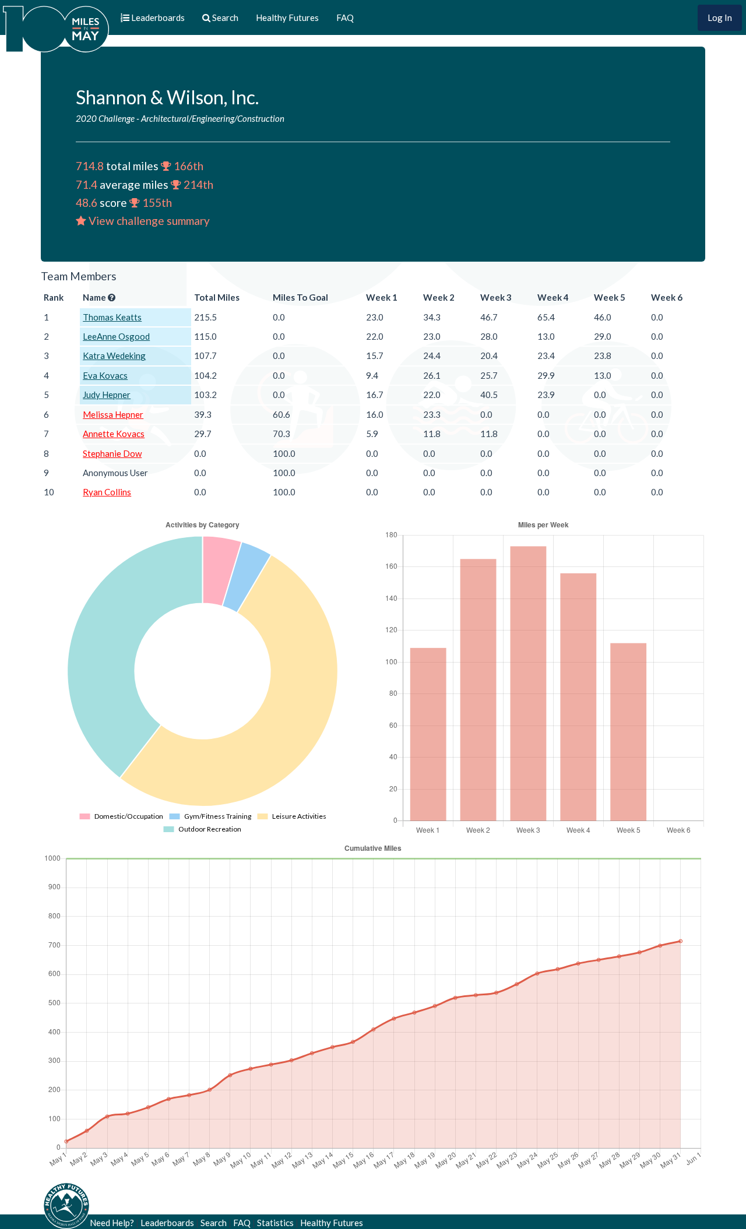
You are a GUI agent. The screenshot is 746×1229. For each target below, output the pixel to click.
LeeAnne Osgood (116, 336)
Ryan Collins (107, 492)
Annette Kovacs (114, 433)
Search (213, 1222)
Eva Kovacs (105, 375)
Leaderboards (167, 1222)
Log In (720, 17)
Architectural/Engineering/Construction (212, 118)
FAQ (345, 17)
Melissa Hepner (113, 414)
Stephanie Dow (112, 453)
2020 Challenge (105, 118)
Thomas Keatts (112, 317)
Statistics (275, 1222)
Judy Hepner (107, 394)
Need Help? (112, 1222)
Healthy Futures (287, 17)
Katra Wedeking (114, 355)
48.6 (86, 202)
